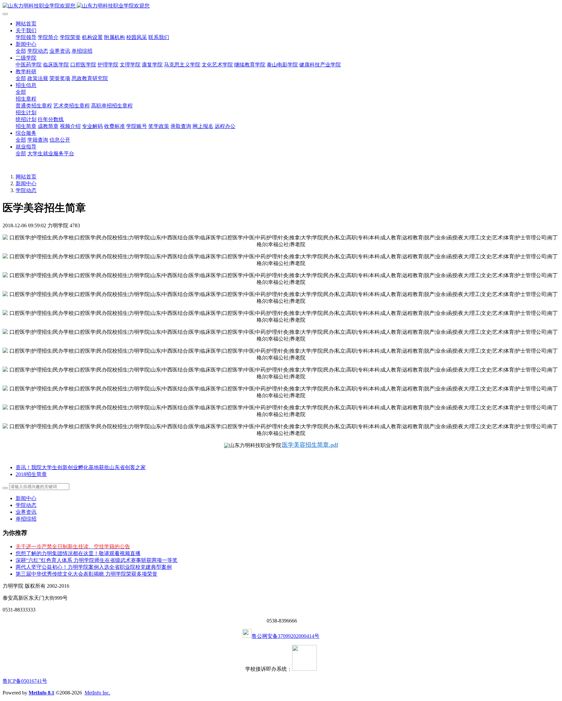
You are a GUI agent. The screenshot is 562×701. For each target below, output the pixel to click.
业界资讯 (26, 512)
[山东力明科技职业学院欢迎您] (281, 6)
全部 (21, 51)
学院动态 (26, 190)
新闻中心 (26, 183)
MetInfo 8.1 (41, 692)
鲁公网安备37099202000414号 (285, 636)
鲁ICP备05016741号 (25, 681)
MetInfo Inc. (97, 692)
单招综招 (26, 519)
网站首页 (26, 23)
